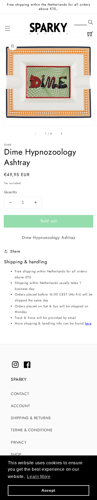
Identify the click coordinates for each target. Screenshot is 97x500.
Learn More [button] (38, 476)
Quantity (10, 192)
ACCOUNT (20, 405)
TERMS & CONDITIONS (32, 430)
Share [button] (15, 251)
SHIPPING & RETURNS (31, 418)
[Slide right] (61, 133)
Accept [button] (48, 490)
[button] (83, 22)
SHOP (16, 454)
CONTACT (20, 393)
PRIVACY (18, 442)
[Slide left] (36, 133)
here (88, 323)
